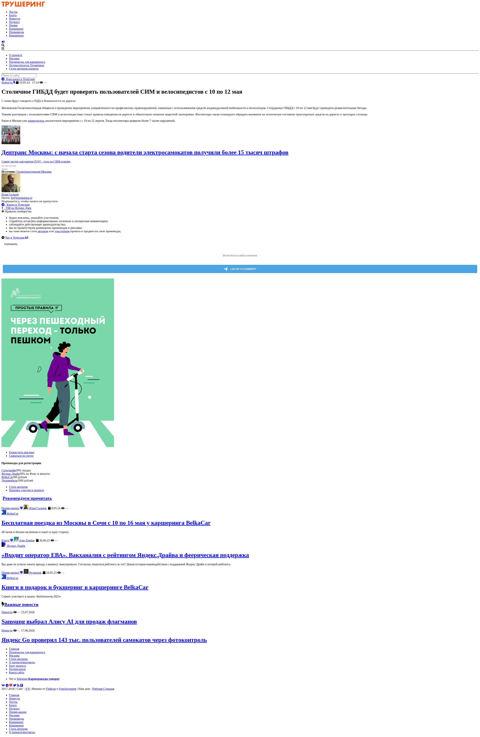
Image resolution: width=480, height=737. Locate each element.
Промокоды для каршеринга (27, 61)
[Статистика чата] (26, 237)
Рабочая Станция (103, 688)
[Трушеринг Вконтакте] (3, 685)
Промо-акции (11, 508)
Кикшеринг (16, 35)
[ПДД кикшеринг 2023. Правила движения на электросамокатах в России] (240, 363)
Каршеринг (16, 28)
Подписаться (17, 669)
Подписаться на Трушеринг (26, 65)
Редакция (34, 572)
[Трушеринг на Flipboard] (21, 685)
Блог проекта (17, 665)
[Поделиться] (6, 166)
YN (27, 688)
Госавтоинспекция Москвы (34, 171)
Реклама (14, 58)
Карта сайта (16, 672)
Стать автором (18, 486)
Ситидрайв (9, 470)
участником (62, 231)
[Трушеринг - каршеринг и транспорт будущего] (23, 5)
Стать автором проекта (23, 68)
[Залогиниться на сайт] (3, 41)
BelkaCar (7, 477)
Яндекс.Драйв (11, 473)
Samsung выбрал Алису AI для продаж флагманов (69, 621)
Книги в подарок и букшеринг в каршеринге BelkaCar (75, 587)
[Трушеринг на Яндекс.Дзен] (10, 685)
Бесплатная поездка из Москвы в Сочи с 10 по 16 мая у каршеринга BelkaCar (106, 522)
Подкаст (14, 22)
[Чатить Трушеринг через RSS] (18, 685)
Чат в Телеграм (15, 237)
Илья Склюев (10, 194)
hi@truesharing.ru (21, 197)
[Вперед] (6, 169)
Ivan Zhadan (26, 540)
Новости (14, 18)
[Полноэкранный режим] (10, 166)
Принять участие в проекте (26, 490)
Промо (13, 25)
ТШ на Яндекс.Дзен (17, 208)
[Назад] (3, 169)
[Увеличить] (14, 166)
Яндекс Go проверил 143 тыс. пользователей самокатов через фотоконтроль (104, 639)
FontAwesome (67, 688)
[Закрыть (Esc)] (3, 166)
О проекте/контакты (22, 662)
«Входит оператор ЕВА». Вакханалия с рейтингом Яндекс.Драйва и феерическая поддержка (125, 555)
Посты (13, 11)
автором (43, 231)
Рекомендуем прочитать (27, 498)
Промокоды (16, 32)
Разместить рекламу (21, 452)
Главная (14, 648)
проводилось (36, 120)
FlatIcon (51, 688)
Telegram (38, 678)
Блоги (13, 15)
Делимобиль (9, 480)
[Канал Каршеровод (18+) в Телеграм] (7, 685)
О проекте (15, 55)
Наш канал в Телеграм (19, 79)
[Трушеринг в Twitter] (14, 685)
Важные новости (21, 604)
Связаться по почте (21, 455)
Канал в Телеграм (16, 204)
